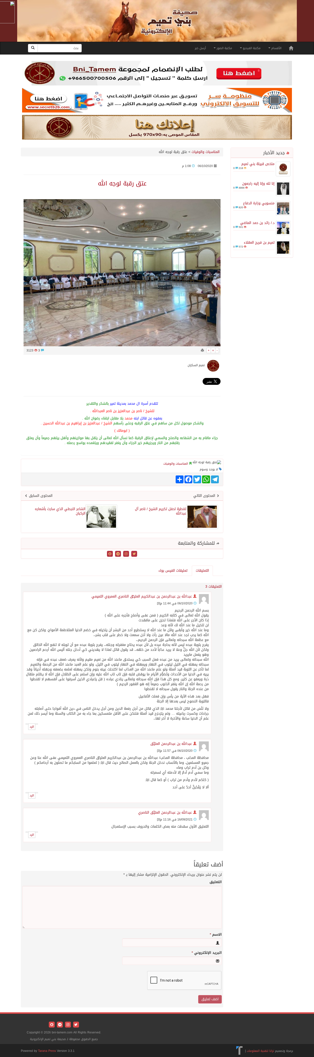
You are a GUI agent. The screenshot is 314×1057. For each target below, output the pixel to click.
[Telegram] (117, 554)
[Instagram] (125, 554)
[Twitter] (134, 554)
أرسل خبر (200, 48)
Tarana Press (47, 1051)
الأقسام (275, 48)
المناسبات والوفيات (206, 152)
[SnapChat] (109, 554)
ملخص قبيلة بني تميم (258, 164)
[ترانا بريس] (239, 1050)
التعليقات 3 (213, 586)
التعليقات (202, 570)
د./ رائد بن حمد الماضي (257, 223)
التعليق (215, 882)
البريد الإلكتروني (207, 952)
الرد (32, 726)
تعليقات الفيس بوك (172, 570)
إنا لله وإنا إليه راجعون (258, 183)
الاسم (216, 934)
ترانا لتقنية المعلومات (260, 1050)
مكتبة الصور (224, 48)
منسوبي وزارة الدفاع (259, 203)
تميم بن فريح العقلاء (259, 242)
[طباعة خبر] (202, 350)
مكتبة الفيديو (251, 48)
